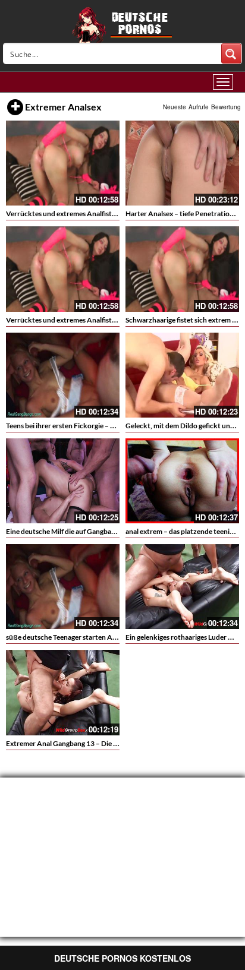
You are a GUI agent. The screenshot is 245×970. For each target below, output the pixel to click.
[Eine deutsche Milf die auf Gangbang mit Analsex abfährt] (63, 480)
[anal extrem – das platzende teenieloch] (182, 480)
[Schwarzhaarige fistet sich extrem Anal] (182, 268)
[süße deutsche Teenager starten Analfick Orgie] (63, 586)
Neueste (174, 107)
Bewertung (226, 107)
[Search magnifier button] (231, 53)
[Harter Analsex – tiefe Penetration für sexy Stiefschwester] (182, 163)
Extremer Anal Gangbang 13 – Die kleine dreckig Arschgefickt (102, 743)
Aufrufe (199, 107)
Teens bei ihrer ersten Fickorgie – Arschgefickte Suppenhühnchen (109, 425)
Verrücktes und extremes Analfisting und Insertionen (89, 319)
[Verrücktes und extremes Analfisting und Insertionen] (63, 268)
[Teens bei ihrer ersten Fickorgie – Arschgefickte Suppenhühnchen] (63, 375)
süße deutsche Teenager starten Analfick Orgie (79, 637)
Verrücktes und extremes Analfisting (63, 213)
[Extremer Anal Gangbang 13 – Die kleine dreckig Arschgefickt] (63, 692)
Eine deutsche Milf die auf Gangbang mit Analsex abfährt (94, 531)
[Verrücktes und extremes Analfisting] (63, 163)
